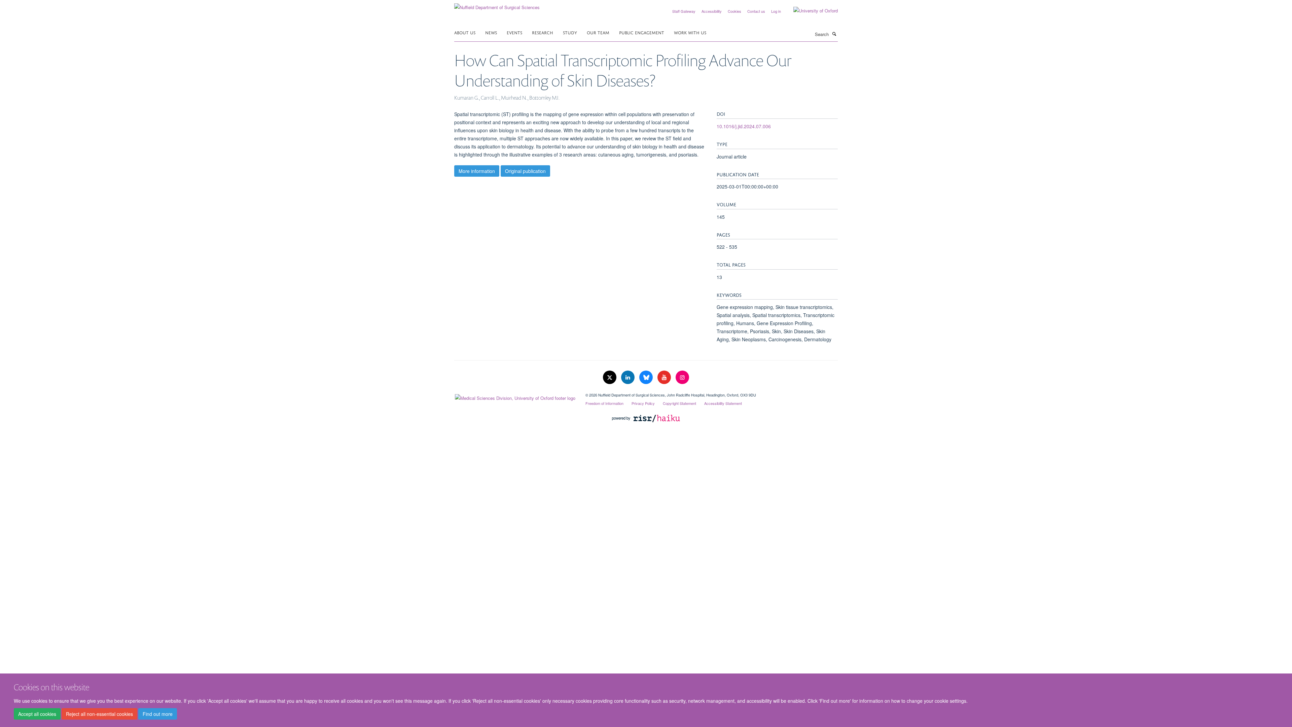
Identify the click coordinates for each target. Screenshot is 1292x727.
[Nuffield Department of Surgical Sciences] (497, 5)
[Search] (834, 33)
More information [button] (477, 171)
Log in (776, 11)
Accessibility (712, 11)
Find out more (158, 714)
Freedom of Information (604, 403)
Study (570, 32)
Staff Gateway (683, 11)
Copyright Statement (679, 403)
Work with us (690, 32)
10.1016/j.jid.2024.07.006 (744, 126)
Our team (598, 32)
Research (542, 32)
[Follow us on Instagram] (682, 377)
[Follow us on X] (610, 377)
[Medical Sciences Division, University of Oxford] (514, 396)
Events (514, 32)
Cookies (734, 11)
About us (464, 32)
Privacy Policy (643, 403)
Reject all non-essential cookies (99, 714)
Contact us (756, 11)
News (491, 32)
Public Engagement (641, 32)
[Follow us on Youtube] (664, 377)
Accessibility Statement (723, 403)
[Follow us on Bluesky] (646, 377)
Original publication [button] (525, 171)
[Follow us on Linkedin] (628, 377)
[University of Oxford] (810, 11)
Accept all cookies (37, 714)
